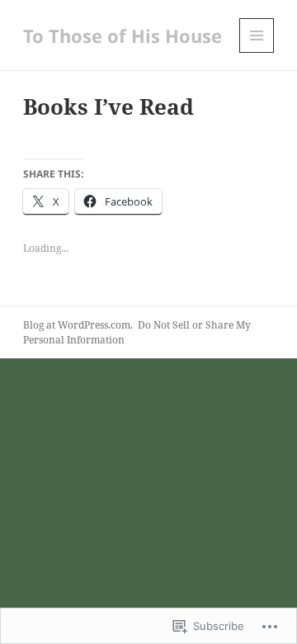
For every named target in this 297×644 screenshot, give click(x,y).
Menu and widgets (257, 52)
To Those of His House (122, 35)
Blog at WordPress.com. (78, 325)
